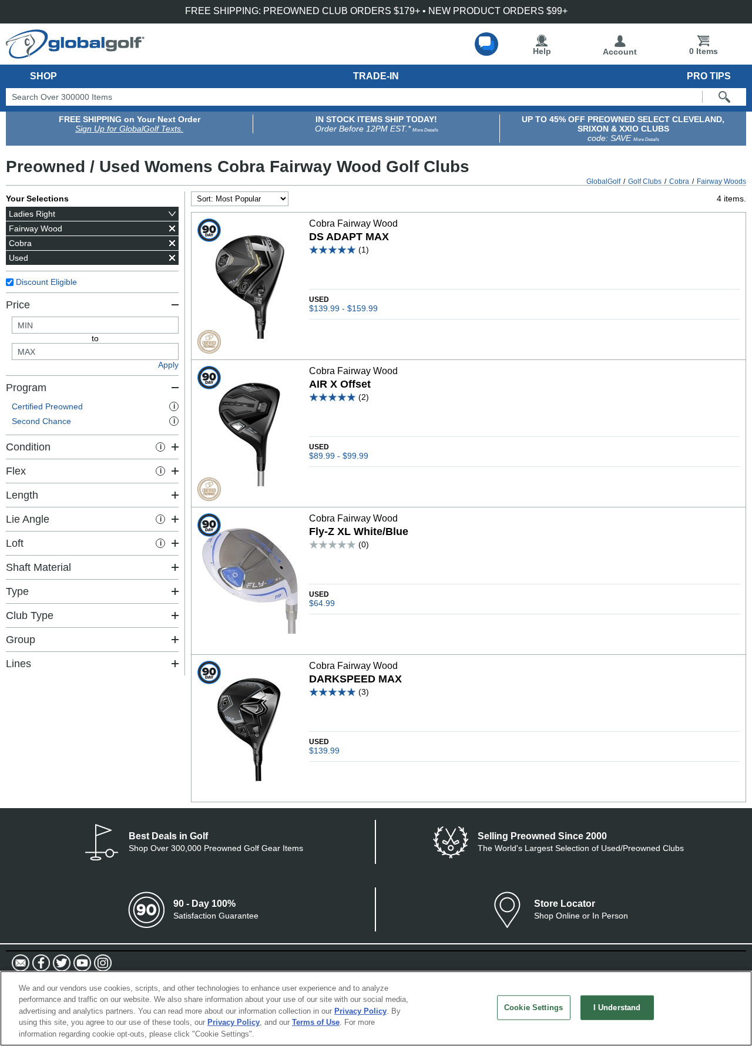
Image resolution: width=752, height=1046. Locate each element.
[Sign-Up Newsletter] (20, 963)
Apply (168, 364)
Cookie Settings (533, 1007)
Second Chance (93, 421)
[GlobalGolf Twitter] (60, 963)
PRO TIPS (709, 76)
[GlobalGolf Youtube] (80, 963)
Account (620, 51)
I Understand (617, 1007)
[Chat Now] (486, 44)
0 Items (703, 51)
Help (542, 51)
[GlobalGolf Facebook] (39, 963)
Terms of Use (316, 1022)
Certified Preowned (93, 406)
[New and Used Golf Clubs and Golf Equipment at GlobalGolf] (75, 54)
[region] (376, 1008)
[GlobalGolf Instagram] (101, 963)
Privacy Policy (360, 1011)
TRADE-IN (376, 76)
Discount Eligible (46, 282)
